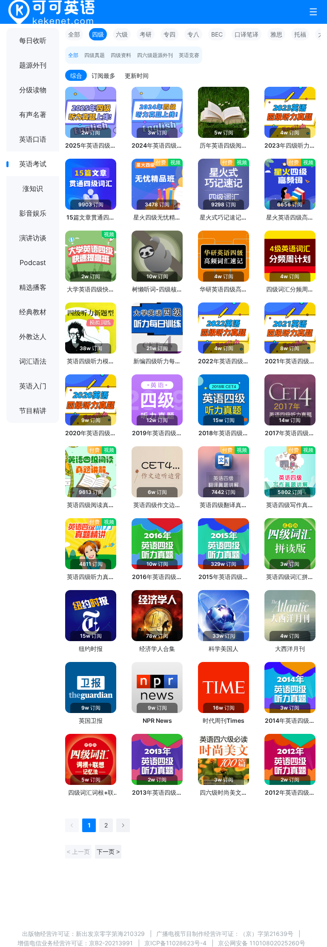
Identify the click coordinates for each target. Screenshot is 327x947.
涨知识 (33, 188)
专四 (169, 34)
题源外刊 (32, 65)
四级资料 (121, 55)
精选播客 (32, 287)
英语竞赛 (189, 55)
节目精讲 (32, 410)
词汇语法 (32, 361)
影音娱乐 (32, 213)
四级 (98, 34)
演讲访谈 (32, 238)
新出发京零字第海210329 (110, 933)
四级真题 (94, 55)
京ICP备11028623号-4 (175, 943)
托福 (300, 34)
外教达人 (32, 336)
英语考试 (32, 164)
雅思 (276, 34)
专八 (193, 34)
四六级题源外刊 (155, 55)
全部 (74, 34)
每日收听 (32, 40)
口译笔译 (246, 34)
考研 (146, 34)
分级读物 (32, 90)
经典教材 (32, 312)
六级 (122, 34)
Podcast (33, 262)
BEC (217, 34)
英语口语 (32, 139)
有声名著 (32, 114)
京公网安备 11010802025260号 (261, 943)
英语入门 (32, 386)
